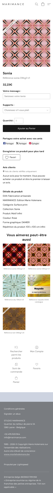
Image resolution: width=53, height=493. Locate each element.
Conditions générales (14, 409)
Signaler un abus (12, 414)
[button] (13, 4)
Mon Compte (36, 351)
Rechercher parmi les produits (16, 355)
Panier (16, 382)
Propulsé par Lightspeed (16, 464)
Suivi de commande (16, 370)
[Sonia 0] (26, 43)
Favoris (36, 368)
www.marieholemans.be (17, 454)
